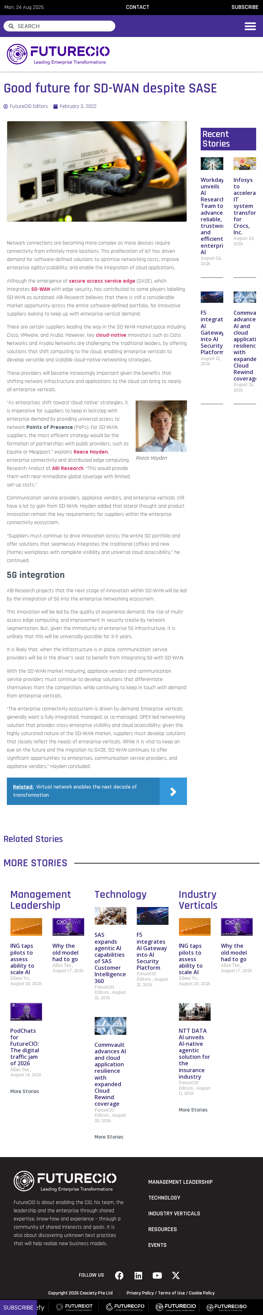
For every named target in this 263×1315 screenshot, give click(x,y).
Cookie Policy (202, 1293)
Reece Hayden (91, 452)
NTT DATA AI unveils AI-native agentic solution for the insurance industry (194, 1053)
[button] (250, 26)
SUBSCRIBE (245, 7)
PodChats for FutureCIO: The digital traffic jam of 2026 (24, 1047)
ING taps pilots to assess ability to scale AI (22, 959)
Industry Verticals (198, 900)
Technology (121, 895)
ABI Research (68, 468)
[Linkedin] (138, 1275)
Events (157, 1245)
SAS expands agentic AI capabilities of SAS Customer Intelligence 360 (110, 957)
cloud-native (111, 335)
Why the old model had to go (65, 952)
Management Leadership (40, 900)
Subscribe (18, 1307)
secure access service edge (102, 281)
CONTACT (137, 7)
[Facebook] (119, 1275)
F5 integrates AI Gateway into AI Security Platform (215, 332)
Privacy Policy (140, 1293)
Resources (162, 1229)
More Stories (24, 1091)
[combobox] (59, 26)
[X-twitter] (176, 1275)
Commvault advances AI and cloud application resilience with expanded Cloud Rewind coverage (110, 1074)
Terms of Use (171, 1293)
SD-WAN (40, 289)
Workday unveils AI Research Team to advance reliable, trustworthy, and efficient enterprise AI (218, 216)
